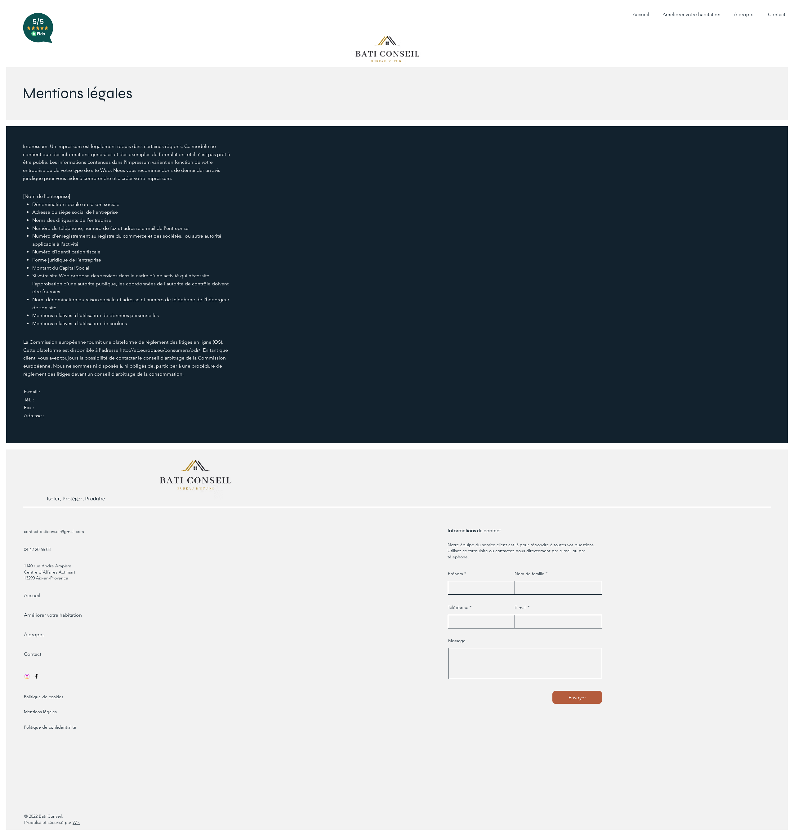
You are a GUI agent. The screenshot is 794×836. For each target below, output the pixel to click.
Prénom (455, 573)
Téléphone (458, 607)
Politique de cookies (43, 697)
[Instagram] (27, 676)
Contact (32, 654)
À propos (34, 634)
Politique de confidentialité (50, 727)
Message (457, 640)
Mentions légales (40, 711)
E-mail (520, 607)
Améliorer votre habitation (49, 615)
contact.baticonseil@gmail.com (54, 531)
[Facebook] (36, 676)
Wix (76, 822)
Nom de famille (529, 573)
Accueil (32, 595)
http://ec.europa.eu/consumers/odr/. (161, 350)
